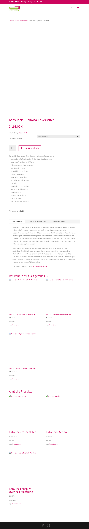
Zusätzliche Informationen (37, 221)
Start (10, 21)
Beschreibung (17, 221)
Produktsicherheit (59, 221)
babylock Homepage (40, 266)
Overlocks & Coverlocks (20, 21)
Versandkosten (23, 133)
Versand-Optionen (16, 138)
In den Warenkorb (30, 148)
